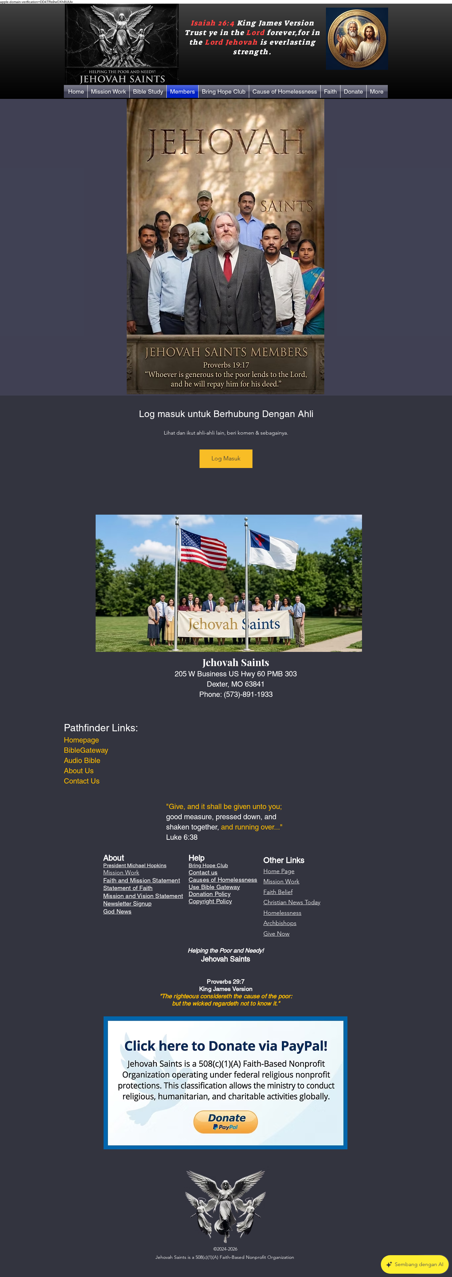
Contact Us (82, 781)
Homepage (81, 740)
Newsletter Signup (127, 903)
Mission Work (281, 881)
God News (117, 911)
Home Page (278, 871)
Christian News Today (291, 902)
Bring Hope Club (208, 865)
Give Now (276, 933)
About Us (79, 771)
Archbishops (279, 923)
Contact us (203, 872)
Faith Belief (278, 892)
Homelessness (282, 912)
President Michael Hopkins (134, 865)
